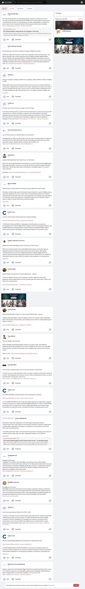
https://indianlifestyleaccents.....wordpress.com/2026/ (17, 284)
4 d (8, 213)
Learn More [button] (51, 585)
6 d (8, 508)
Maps (30, 8)
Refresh (80, 18)
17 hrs (9, 15)
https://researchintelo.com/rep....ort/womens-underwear (17, 220)
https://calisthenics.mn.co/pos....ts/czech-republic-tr (16, 574)
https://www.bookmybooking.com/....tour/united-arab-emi (25, 172)
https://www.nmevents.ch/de (10, 496)
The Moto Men (12, 365)
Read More (5, 93)
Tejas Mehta (11, 336)
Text (12, 8)
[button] (30, 2)
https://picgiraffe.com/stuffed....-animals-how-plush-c (20, 63)
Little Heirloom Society (15, 46)
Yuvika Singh (12, 269)
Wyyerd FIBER (12, 183)
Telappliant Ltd (12, 455)
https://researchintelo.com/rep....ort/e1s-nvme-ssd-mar (17, 398)
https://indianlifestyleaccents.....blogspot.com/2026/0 (16, 325)
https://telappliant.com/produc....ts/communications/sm (17, 471)
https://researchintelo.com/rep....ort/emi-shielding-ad (16, 544)
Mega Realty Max (13, 14)
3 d (8, 156)
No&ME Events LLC (13, 482)
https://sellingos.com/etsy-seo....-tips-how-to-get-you (34, 119)
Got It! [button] (76, 585)
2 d (8, 76)
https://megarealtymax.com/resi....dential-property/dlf (17, 26)
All (5, 8)
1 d (8, 47)
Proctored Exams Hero (15, 130)
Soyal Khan (11, 155)
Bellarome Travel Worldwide (16, 564)
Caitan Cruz (11, 212)
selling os (11, 75)
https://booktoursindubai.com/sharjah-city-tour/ (24, 353)
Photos (21, 8)
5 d (16, 420)
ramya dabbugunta (21, 418)
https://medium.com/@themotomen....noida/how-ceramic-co (19, 378)
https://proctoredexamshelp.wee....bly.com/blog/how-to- (17, 144)
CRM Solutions (66, 31)
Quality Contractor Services (16, 240)
